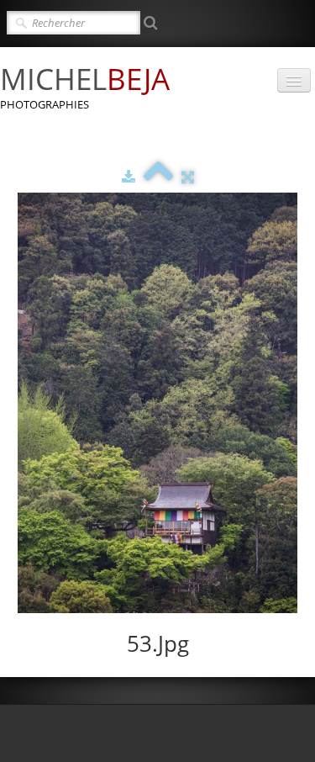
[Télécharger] (128, 176)
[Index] (158, 176)
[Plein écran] (187, 176)
